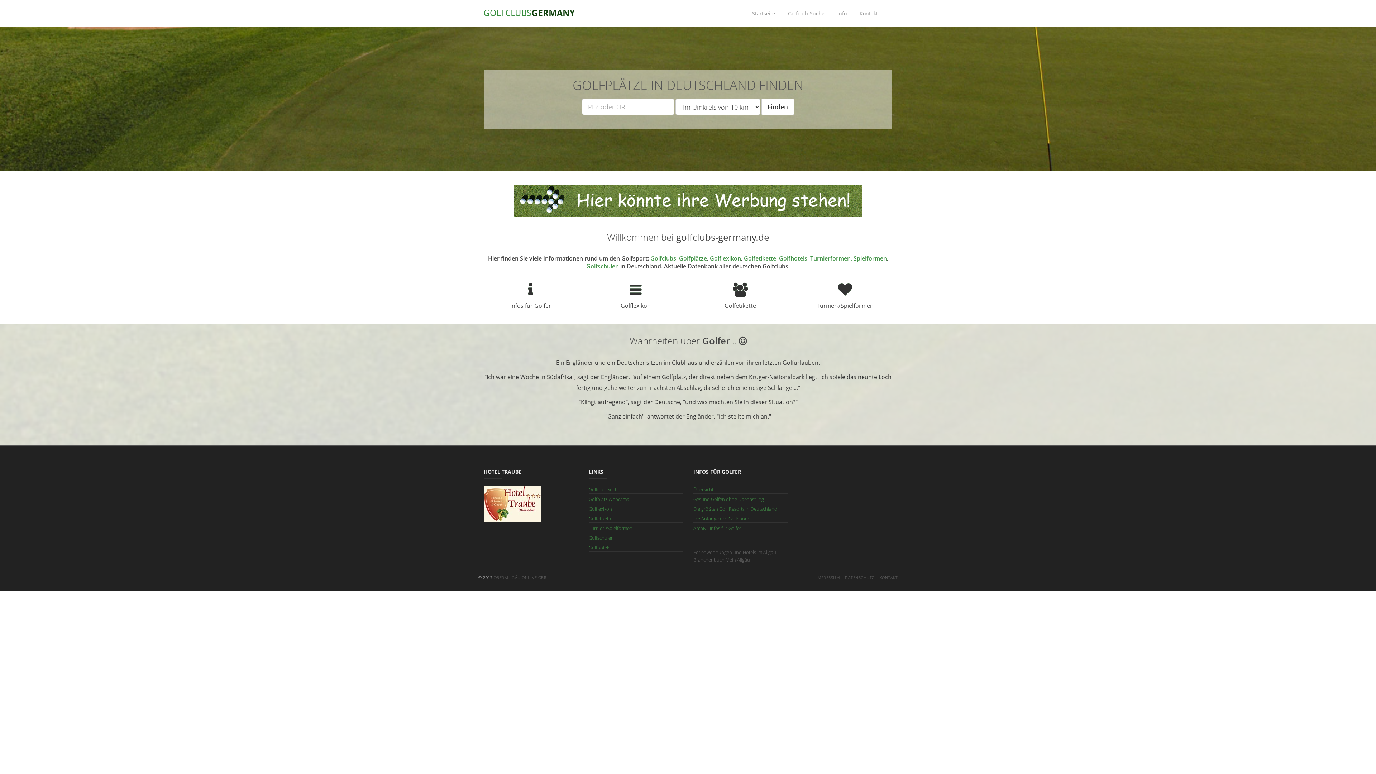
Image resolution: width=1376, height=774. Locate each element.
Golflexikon (725, 258)
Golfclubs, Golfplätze (678, 258)
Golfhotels (793, 258)
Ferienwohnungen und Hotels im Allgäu (734, 552)
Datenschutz (859, 577)
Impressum (828, 577)
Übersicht (703, 489)
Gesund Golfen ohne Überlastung (728, 499)
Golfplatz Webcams (609, 499)
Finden (778, 106)
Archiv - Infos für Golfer (717, 528)
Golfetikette (760, 258)
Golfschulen (602, 266)
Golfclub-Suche (806, 13)
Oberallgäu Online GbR (520, 577)
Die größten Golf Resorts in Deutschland (735, 509)
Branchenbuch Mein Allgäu (721, 559)
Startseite (763, 13)
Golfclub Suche (604, 489)
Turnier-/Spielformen (610, 528)
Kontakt (869, 13)
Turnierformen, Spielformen (848, 258)
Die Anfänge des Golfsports (721, 518)
